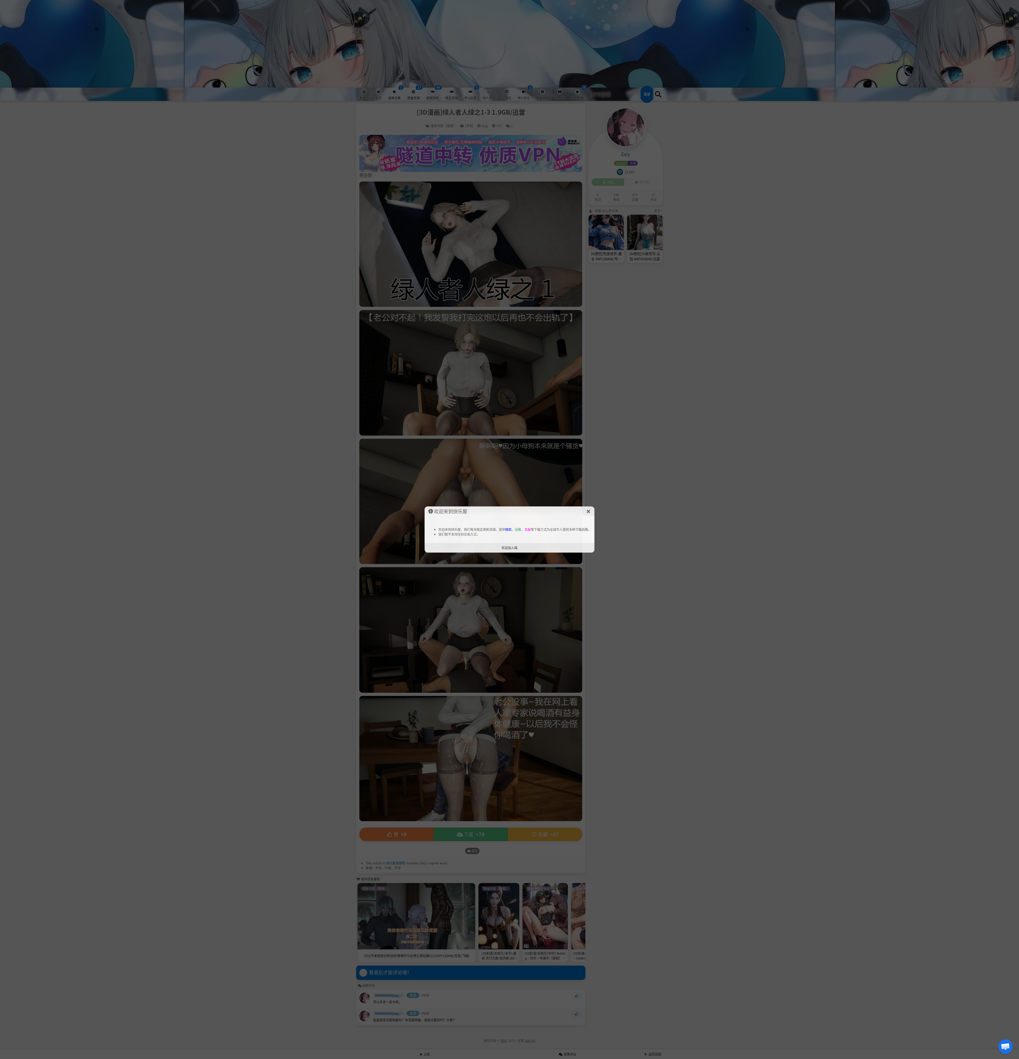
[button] (1005, 1046)
